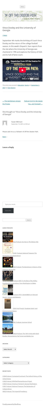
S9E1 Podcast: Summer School (22, 322)
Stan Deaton (11, 88)
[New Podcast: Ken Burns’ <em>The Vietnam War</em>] (8, 242)
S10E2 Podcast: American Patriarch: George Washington (20, 384)
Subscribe (8, 210)
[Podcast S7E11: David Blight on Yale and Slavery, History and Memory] (8, 295)
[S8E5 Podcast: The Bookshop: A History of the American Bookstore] (8, 267)
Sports (27, 85)
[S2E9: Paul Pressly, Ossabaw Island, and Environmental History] (8, 308)
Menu (22, 6)
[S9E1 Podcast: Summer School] (8, 322)
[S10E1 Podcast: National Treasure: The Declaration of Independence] (8, 253)
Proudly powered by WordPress (12, 404)
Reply (4, 137)
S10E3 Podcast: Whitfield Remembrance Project (17, 381)
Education (21, 85)
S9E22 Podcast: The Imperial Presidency (15, 391)
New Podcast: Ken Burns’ (25, 242)
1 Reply (5, 35)
